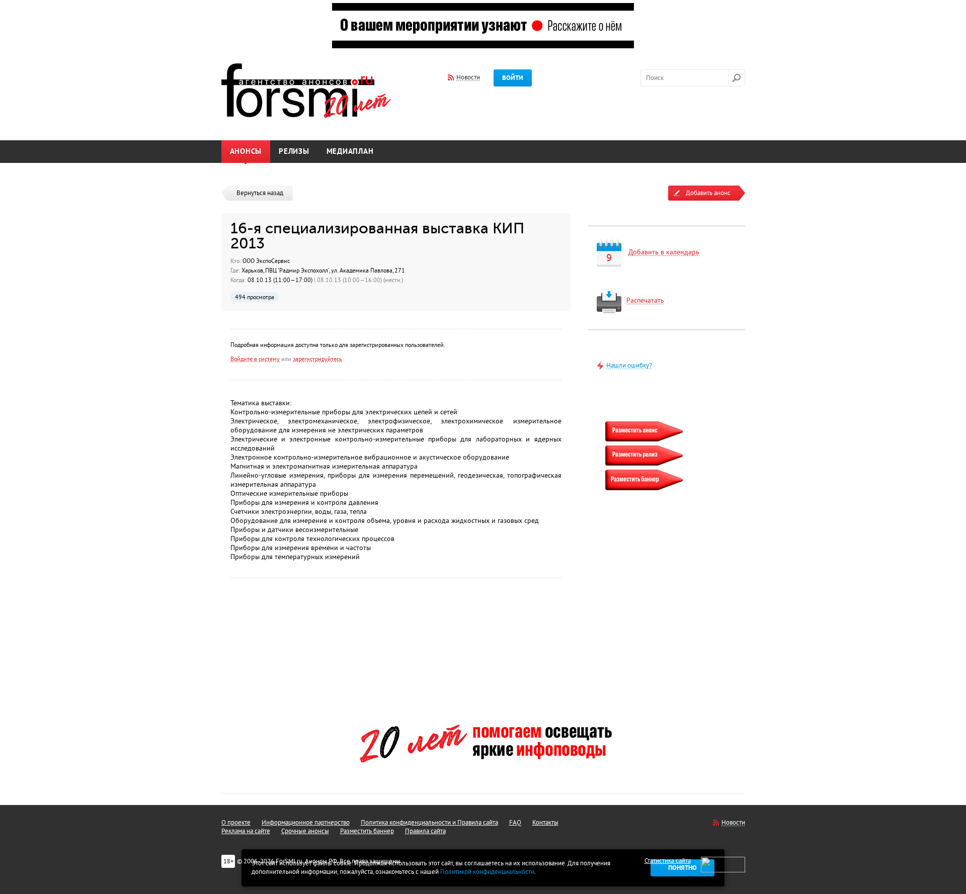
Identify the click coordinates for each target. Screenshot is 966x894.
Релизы (294, 151)
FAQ (515, 823)
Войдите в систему (255, 359)
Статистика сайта (668, 861)
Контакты (545, 823)
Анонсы (246, 151)
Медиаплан (350, 151)
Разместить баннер (367, 831)
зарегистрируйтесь (317, 359)
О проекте (236, 823)
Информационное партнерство (306, 823)
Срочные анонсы (305, 831)
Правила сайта (425, 831)
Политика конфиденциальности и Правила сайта (429, 823)
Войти (512, 78)
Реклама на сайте (245, 831)
